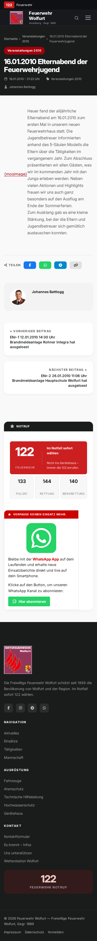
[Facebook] (8, 708)
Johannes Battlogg (22, 87)
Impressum (12, 932)
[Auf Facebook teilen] (30, 265)
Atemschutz (14, 789)
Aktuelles (11, 733)
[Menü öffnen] (88, 18)
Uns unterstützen (18, 853)
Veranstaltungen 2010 (33, 38)
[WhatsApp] (44, 708)
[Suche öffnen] (76, 17)
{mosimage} (15, 173)
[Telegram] (32, 708)
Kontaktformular (17, 836)
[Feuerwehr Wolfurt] (16, 17)
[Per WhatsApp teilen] (45, 265)
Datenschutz (34, 932)
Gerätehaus (13, 813)
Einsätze (11, 741)
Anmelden (56, 932)
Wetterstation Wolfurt (21, 861)
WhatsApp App (46, 559)
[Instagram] (20, 708)
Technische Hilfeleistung (23, 797)
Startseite (11, 39)
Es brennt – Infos (17, 845)
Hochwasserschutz (19, 805)
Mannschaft (13, 757)
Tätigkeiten (13, 749)
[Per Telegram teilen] (60, 265)
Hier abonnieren (32, 601)
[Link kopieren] (76, 265)
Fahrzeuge (12, 781)
